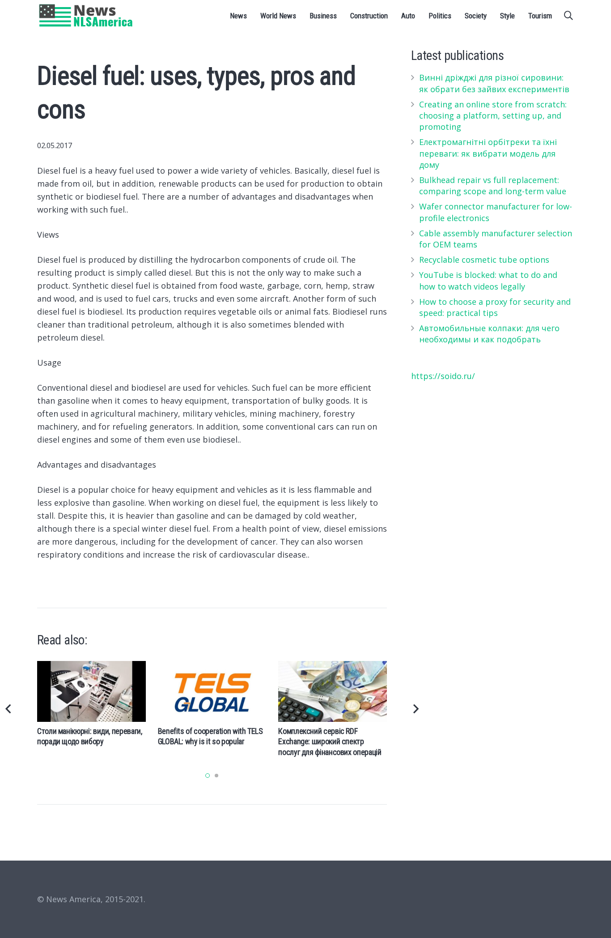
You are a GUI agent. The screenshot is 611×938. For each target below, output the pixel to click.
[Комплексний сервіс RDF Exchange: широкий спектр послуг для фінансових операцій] (332, 691)
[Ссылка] (86, 15)
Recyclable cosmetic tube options (484, 259)
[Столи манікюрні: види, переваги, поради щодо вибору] (91, 691)
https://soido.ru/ (443, 376)
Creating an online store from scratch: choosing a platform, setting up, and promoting (493, 115)
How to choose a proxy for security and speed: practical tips (495, 307)
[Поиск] (568, 15)
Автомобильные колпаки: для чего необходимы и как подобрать (489, 334)
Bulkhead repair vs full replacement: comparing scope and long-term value (492, 185)
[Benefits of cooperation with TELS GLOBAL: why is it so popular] (212, 691)
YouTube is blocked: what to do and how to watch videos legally (488, 280)
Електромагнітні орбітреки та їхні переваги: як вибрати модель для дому (488, 153)
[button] (207, 775)
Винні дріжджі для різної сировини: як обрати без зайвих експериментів (494, 83)
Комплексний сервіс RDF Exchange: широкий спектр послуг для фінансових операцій (329, 741)
